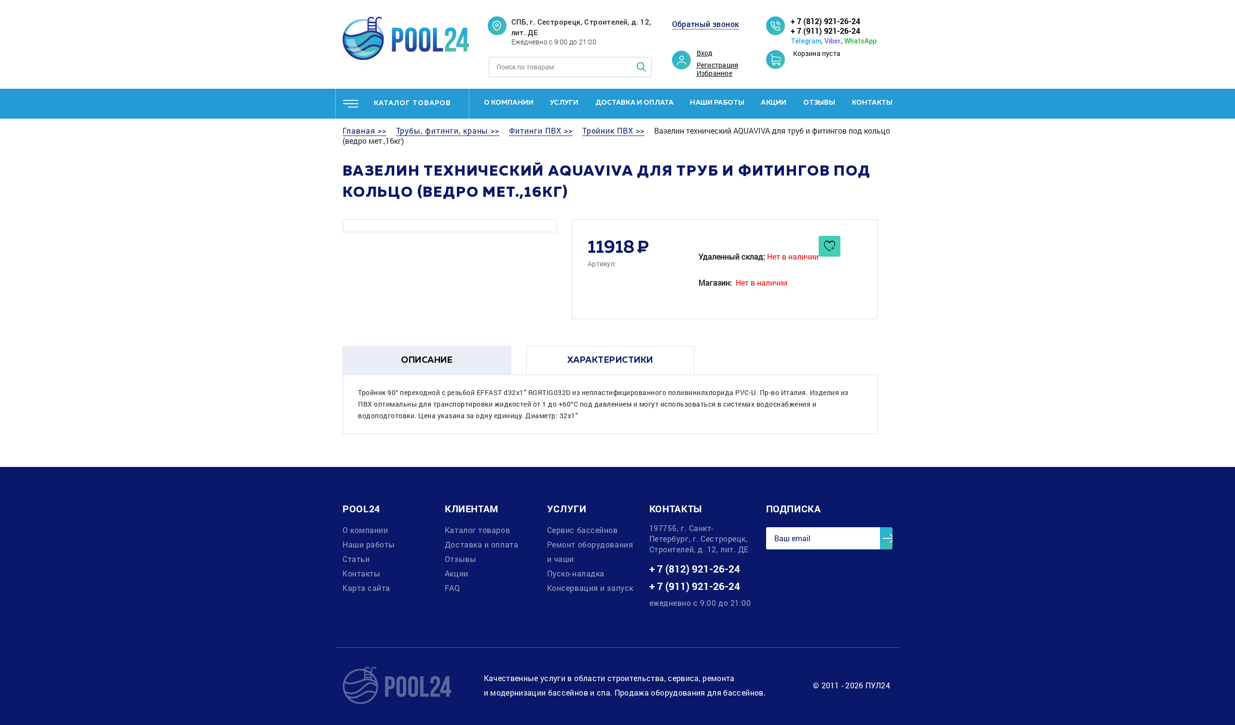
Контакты (872, 102)
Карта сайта (366, 588)
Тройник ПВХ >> (613, 131)
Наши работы (717, 102)
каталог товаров (412, 103)
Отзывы (819, 102)
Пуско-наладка (575, 573)
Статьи (356, 559)
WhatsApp (860, 41)
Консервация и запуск (590, 588)
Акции (773, 102)
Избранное (714, 73)
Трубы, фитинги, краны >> (448, 131)
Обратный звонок (706, 24)
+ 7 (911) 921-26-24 (825, 31)
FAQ (452, 588)
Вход (705, 53)
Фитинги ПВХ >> (540, 131)
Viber (832, 41)
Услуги (564, 102)
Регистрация (718, 65)
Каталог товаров (477, 530)
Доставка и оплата (634, 102)
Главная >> (364, 131)
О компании (509, 102)
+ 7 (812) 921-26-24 (825, 21)
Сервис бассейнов (582, 530)
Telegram (806, 41)
